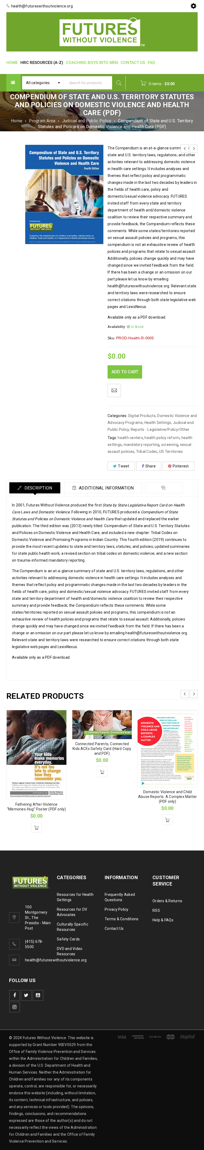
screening (169, 444)
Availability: (117, 327)
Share (150, 466)
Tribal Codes (147, 451)
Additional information (106, 488)
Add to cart (125, 371)
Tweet (123, 466)
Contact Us (114, 928)
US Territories (171, 451)
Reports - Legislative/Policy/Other (160, 429)
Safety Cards (68, 939)
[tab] (34, 487)
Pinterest (181, 466)
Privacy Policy (117, 909)
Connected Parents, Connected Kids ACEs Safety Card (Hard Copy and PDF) (102, 749)
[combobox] (42, 82)
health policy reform (162, 438)
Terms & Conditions (122, 919)
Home (16, 120)
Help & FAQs (162, 920)
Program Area (42, 120)
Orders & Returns (167, 901)
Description (37, 488)
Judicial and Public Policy (87, 120)
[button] (36, 827)
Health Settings (157, 422)
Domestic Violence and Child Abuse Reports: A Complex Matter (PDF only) (167, 797)
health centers (130, 438)
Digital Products (142, 416)
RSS (156, 910)
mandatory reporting (142, 444)
